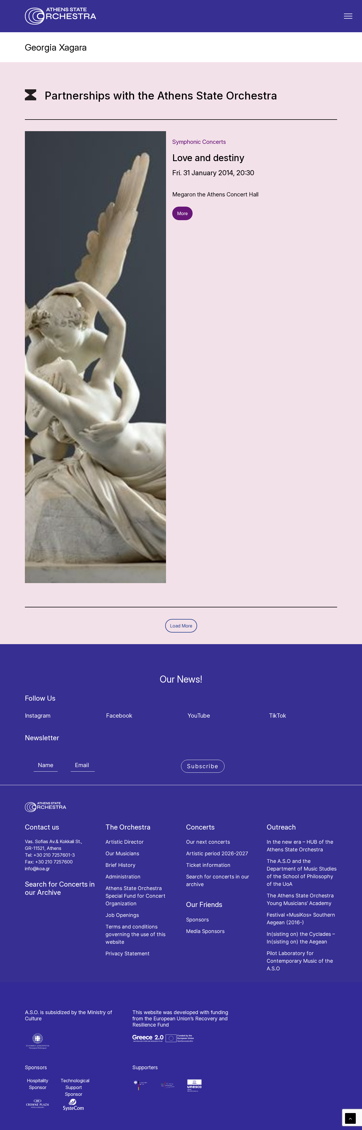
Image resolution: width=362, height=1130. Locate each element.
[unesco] (194, 1085)
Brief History (120, 865)
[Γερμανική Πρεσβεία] (140, 1085)
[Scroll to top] (350, 1118)
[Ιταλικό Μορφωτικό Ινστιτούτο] (167, 1085)
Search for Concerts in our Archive (60, 888)
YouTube (199, 715)
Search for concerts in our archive (217, 880)
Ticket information (208, 865)
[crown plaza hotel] (38, 1103)
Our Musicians (122, 853)
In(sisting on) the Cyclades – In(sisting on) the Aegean (301, 938)
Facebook (119, 715)
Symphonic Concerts (199, 141)
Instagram (38, 715)
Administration (123, 877)
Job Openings (122, 915)
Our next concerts (208, 842)
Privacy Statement (127, 953)
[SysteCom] (73, 1105)
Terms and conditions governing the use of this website (135, 934)
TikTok (277, 715)
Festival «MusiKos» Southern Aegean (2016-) (301, 918)
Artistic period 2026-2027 (217, 853)
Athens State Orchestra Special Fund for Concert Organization (135, 895)
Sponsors (197, 920)
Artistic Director (124, 842)
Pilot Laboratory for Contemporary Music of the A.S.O (300, 960)
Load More (181, 626)
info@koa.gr (37, 868)
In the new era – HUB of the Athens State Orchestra (300, 845)
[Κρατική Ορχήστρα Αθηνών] (60, 16)
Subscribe (203, 766)
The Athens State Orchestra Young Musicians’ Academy (300, 899)
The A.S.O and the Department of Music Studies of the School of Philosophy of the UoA (302, 872)
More (182, 213)
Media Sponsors (205, 931)
